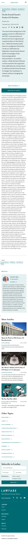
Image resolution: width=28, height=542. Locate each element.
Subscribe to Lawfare (14, 90)
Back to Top (4, 271)
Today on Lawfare (16, 476)
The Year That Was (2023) (9, 399)
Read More (12, 282)
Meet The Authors (13, 85)
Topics (3, 507)
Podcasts (3, 510)
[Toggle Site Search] (26, 2)
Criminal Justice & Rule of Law (9, 428)
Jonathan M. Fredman (6, 372)
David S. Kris (5, 21)
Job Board (3, 516)
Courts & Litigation (6, 424)
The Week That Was (16, 478)
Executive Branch (6, 9)
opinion (5, 34)
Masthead (3, 528)
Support (3, 519)
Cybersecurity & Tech (7, 431)
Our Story (3, 525)
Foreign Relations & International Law (10, 442)
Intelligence (14, 9)
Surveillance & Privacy (7, 453)
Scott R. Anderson (6, 401)
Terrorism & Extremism (7, 456)
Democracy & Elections (7, 435)
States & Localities (6, 449)
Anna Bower (14, 401)
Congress (4, 421)
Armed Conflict (5, 417)
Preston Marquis (5, 342)
